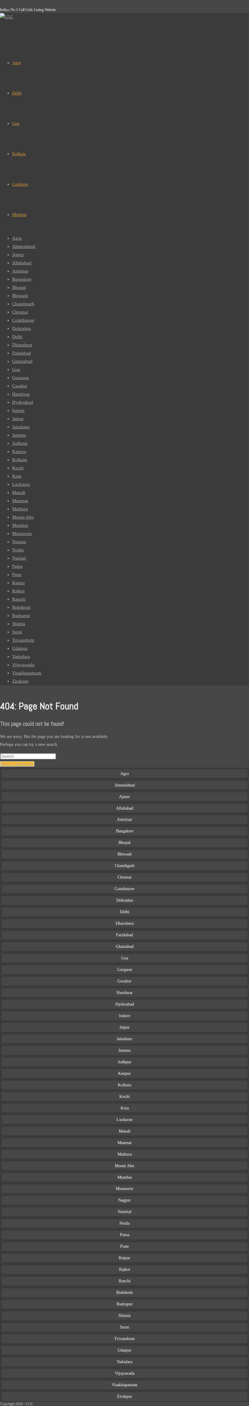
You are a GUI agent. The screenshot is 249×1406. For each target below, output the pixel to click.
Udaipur (20, 648)
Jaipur (18, 418)
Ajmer (18, 254)
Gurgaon (20, 377)
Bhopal (19, 287)
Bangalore (22, 279)
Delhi (17, 336)
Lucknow (21, 484)
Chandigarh (23, 303)
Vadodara (21, 656)
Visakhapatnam (26, 672)
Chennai (20, 312)
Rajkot (18, 590)
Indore (18, 410)
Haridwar (21, 394)
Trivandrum (23, 640)
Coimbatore (23, 320)
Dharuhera (22, 344)
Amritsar (20, 271)
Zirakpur (20, 681)
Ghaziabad (22, 361)
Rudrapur (21, 615)
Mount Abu (23, 517)
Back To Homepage (17, 764)
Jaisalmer (21, 426)
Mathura (20, 508)
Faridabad (21, 353)
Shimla (18, 623)
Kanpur (19, 451)
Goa (16, 369)
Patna (17, 566)
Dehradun (21, 328)
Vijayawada (23, 664)
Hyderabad (22, 402)
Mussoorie (22, 533)
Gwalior (19, 385)
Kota (16, 476)
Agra (17, 238)
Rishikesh (21, 607)
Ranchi (19, 599)
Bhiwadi (20, 295)
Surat (17, 631)
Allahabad (22, 262)
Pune (17, 574)
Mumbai (20, 525)
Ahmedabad (23, 246)
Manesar (20, 500)
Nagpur (19, 541)
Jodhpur (20, 443)
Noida (18, 549)
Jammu (19, 435)
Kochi (18, 467)
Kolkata (19, 459)
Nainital (124, 1211)
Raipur (18, 582)
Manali (18, 492)
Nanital (19, 558)
